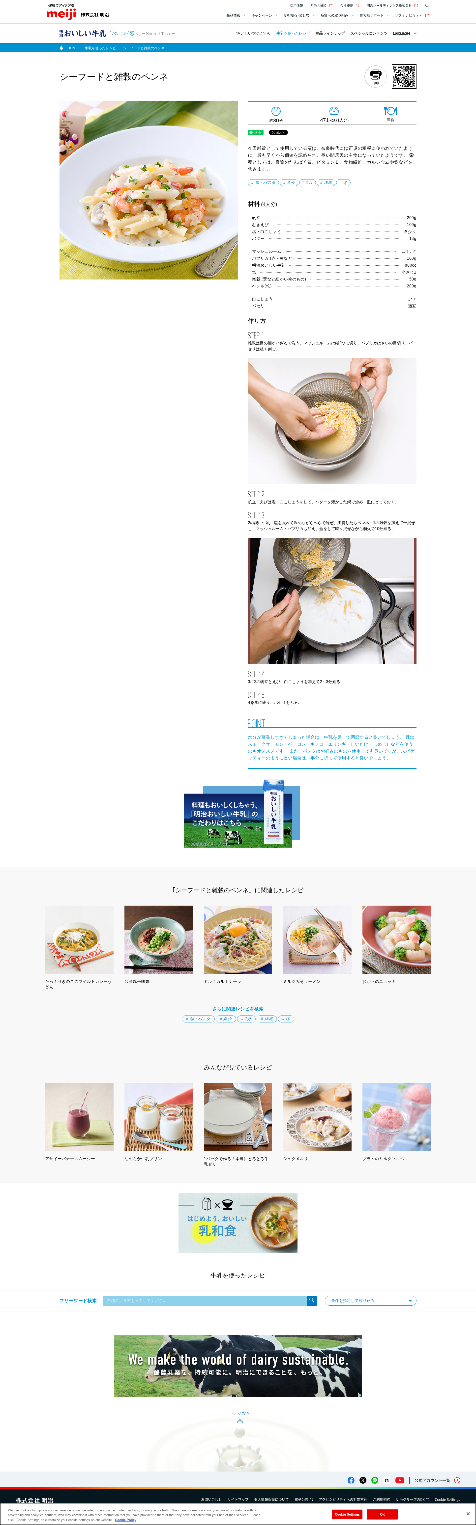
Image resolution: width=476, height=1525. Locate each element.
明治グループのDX (410, 1499)
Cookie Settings (447, 1499)
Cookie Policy (125, 1520)
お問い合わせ (211, 1499)
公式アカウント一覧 (432, 1480)
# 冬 (343, 182)
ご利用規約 (381, 1499)
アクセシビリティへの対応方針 (343, 1499)
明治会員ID (318, 5)
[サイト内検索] (426, 5)
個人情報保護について (271, 1499)
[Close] (468, 1513)
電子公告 (301, 1499)
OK (382, 1514)
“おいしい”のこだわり (253, 33)
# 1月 (307, 182)
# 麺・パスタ (263, 182)
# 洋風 (326, 182)
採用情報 (296, 5)
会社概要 (346, 5)
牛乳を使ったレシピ (293, 33)
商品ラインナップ (330, 33)
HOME (72, 48)
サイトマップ (238, 1499)
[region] (238, 1514)
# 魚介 (289, 182)
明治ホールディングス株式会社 (389, 5)
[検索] (312, 1301)
